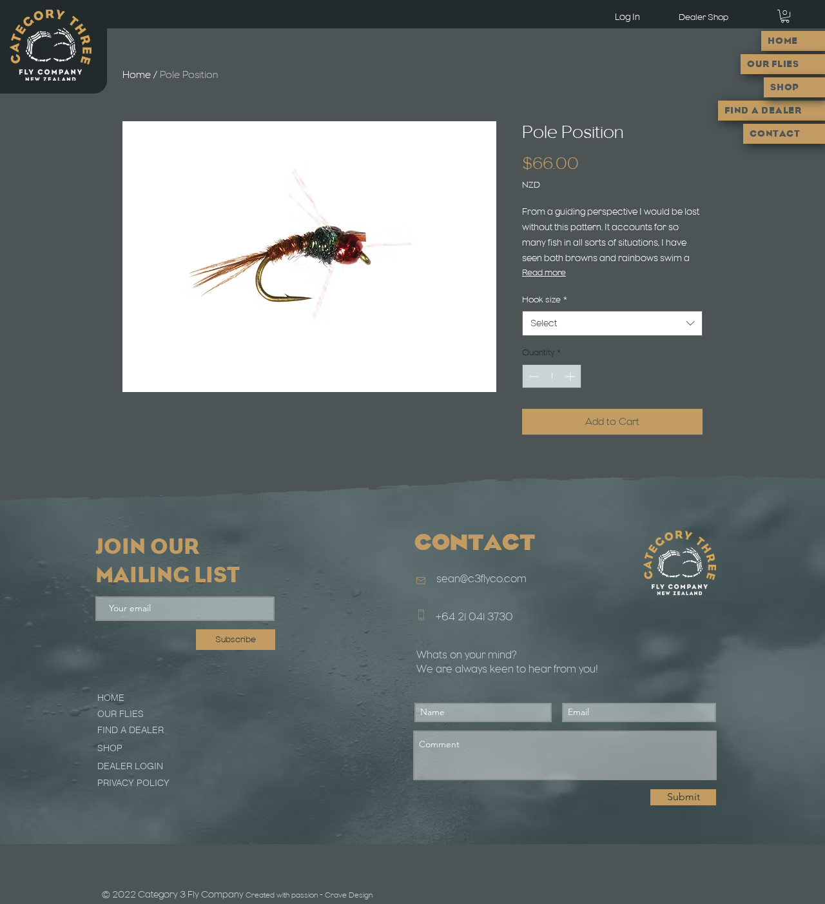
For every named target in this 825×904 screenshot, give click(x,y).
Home (136, 74)
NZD (531, 184)
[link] (785, 16)
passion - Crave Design (332, 894)
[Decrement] (532, 376)
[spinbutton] (551, 376)
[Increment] (571, 376)
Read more (544, 272)
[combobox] (612, 323)
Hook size (544, 299)
